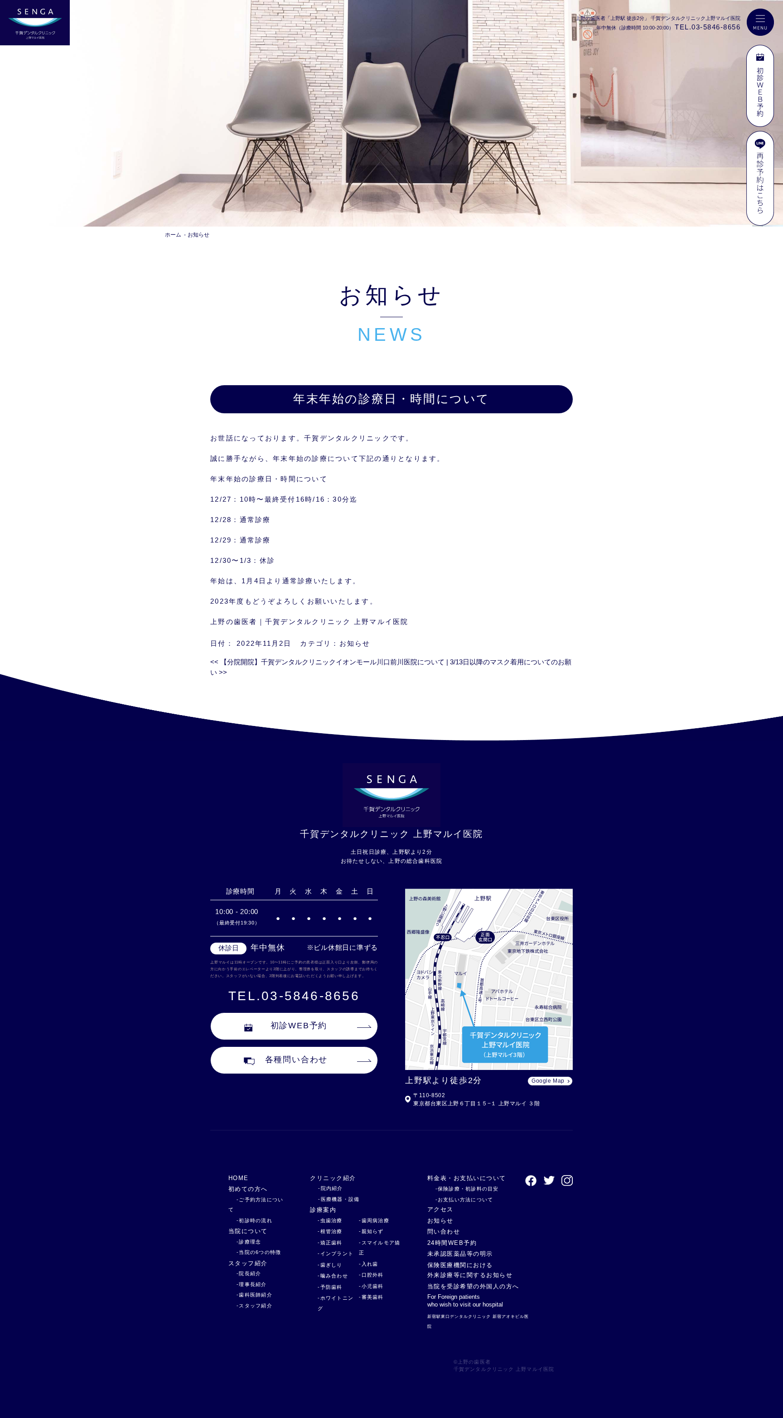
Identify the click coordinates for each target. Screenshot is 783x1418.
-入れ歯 (368, 1264)
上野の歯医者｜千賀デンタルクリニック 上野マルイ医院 (309, 621)
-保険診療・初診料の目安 (467, 1188)
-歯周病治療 (374, 1220)
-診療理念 (249, 1241)
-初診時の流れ (254, 1220)
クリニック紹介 (333, 1178)
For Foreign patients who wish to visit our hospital (465, 1300)
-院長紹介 (249, 1273)
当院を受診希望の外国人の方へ (473, 1286)
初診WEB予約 (299, 1025)
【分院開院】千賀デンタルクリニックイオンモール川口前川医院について (327, 662)
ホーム (173, 235)
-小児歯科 (371, 1286)
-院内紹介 (330, 1188)
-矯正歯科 (330, 1242)
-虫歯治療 (330, 1220)
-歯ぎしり (330, 1265)
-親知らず (371, 1231)
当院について (248, 1231)
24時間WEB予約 (452, 1242)
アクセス (440, 1209)
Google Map (548, 1081)
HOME (238, 1178)
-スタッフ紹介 (254, 1305)
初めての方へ (248, 1189)
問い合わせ (443, 1231)
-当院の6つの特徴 (259, 1252)
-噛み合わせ (333, 1275)
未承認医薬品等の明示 (460, 1253)
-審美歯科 (371, 1297)
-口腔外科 (371, 1275)
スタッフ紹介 (248, 1263)
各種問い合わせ (296, 1059)
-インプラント (335, 1253)
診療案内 (323, 1209)
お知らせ (355, 643)
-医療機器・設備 (338, 1199)
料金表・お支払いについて (466, 1178)
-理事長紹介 (252, 1284)
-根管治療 (330, 1231)
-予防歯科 (330, 1287)
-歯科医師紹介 (254, 1294)
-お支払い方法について (464, 1199)
